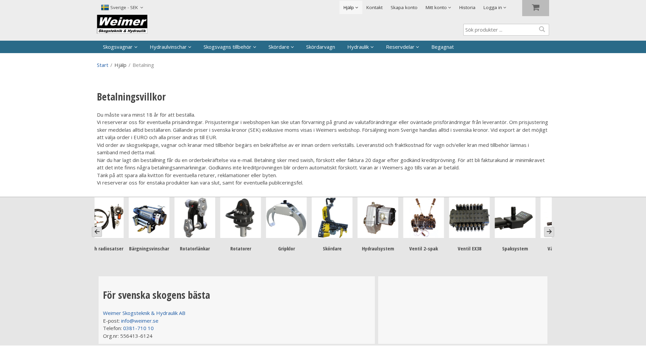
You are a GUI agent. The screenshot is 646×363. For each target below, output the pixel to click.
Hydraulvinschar (168, 46)
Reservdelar (400, 46)
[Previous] (97, 232)
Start (102, 65)
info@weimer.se (139, 320)
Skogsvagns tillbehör (227, 46)
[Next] (549, 232)
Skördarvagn (320, 46)
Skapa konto (404, 7)
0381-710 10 (138, 328)
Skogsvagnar (118, 46)
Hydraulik (358, 46)
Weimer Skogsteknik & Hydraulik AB (144, 313)
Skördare (278, 46)
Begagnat (442, 46)
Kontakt (374, 7)
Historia (467, 7)
